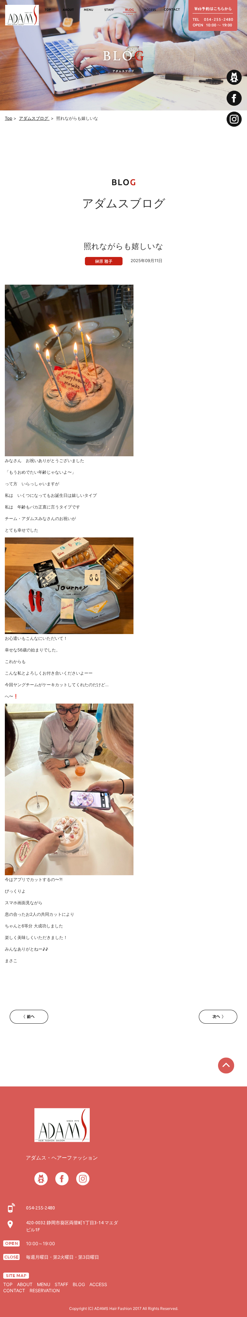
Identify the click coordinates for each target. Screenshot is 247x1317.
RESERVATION (45, 1290)
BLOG (79, 1284)
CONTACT (14, 1290)
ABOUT (24, 1284)
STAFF (61, 1284)
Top (8, 118)
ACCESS (98, 1284)
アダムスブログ (34, 118)
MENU (43, 1284)
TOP (8, 1284)
